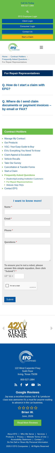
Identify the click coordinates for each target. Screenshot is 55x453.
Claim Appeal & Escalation (17, 155)
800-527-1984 (27, 379)
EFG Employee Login (27, 16)
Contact (38, 439)
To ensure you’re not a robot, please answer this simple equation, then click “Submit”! (25, 268)
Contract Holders (18, 56)
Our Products (10, 142)
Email (8, 218)
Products (10, 436)
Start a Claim (27, 37)
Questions (10, 242)
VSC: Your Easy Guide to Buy (19, 147)
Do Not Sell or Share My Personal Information (27, 442)
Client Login (27, 21)
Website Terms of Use (36, 436)
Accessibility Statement (21, 439)
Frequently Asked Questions (14, 59)
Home (4, 56)
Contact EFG (10, 188)
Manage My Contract (14, 138)
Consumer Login (27, 26)
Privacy (20, 436)
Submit (9, 299)
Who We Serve (27, 434)
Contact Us (27, 32)
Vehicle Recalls (12, 159)
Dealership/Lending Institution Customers (24, 179)
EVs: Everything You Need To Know (22, 150)
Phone (8, 230)
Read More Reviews (27, 422)
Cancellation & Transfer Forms (19, 167)
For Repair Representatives (19, 182)
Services (41, 434)
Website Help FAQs (15, 185)
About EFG (12, 434)
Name (8, 207)
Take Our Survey (12, 163)
